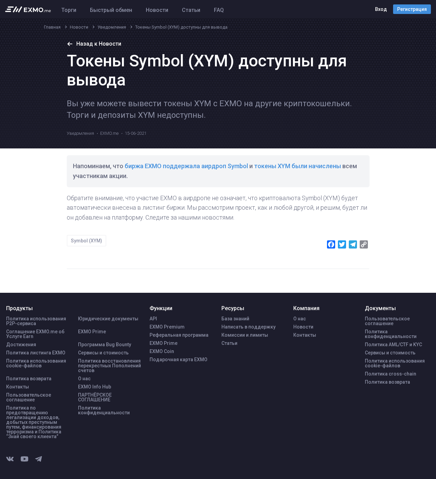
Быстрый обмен (111, 10)
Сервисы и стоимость (103, 352)
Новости (157, 10)
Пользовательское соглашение (28, 397)
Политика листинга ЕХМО (35, 352)
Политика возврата (28, 378)
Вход (381, 9)
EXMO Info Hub (94, 386)
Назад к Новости (98, 44)
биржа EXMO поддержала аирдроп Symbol (186, 166)
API (153, 318)
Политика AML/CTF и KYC (393, 344)
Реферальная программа (179, 335)
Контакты (17, 386)
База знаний (235, 318)
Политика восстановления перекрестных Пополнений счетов (109, 365)
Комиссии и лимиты (244, 335)
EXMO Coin (162, 351)
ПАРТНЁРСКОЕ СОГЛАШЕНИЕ (95, 397)
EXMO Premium (167, 326)
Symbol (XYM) (86, 240)
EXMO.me (109, 133)
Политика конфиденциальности (104, 410)
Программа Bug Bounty (104, 344)
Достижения (21, 344)
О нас (84, 378)
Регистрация (412, 9)
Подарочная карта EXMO (178, 359)
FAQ (219, 10)
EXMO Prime (92, 331)
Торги (68, 10)
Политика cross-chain (390, 373)
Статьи (191, 10)
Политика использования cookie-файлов (36, 363)
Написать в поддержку (248, 326)
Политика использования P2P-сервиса (36, 321)
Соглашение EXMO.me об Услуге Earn (35, 334)
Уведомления (80, 133)
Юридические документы (108, 318)
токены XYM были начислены (297, 166)
